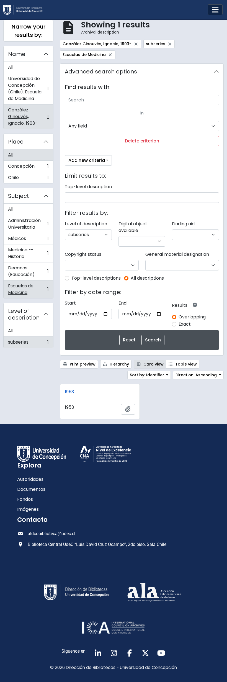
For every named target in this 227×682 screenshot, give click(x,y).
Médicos (28, 239)
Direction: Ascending (197, 375)
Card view (153, 364)
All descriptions (147, 278)
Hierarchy (119, 364)
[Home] (25, 10)
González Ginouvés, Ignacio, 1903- (28, 116)
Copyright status (83, 254)
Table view (185, 364)
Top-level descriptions (96, 278)
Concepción (28, 167)
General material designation (177, 254)
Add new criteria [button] (86, 160)
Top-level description (88, 186)
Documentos (31, 489)
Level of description (24, 314)
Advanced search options (101, 71)
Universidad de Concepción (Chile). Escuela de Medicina (28, 88)
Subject (18, 196)
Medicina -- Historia (28, 253)
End (122, 303)
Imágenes (28, 509)
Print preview (82, 364)
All (10, 67)
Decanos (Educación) (28, 271)
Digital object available (132, 227)
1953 (69, 392)
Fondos (25, 499)
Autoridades (30, 479)
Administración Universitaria (28, 223)
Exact (185, 324)
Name (16, 54)
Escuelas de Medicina (28, 289)
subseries (28, 343)
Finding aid (183, 224)
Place (16, 141)
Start (70, 303)
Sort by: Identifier (147, 375)
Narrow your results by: (28, 31)
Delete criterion (142, 141)
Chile (28, 178)
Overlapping (192, 317)
